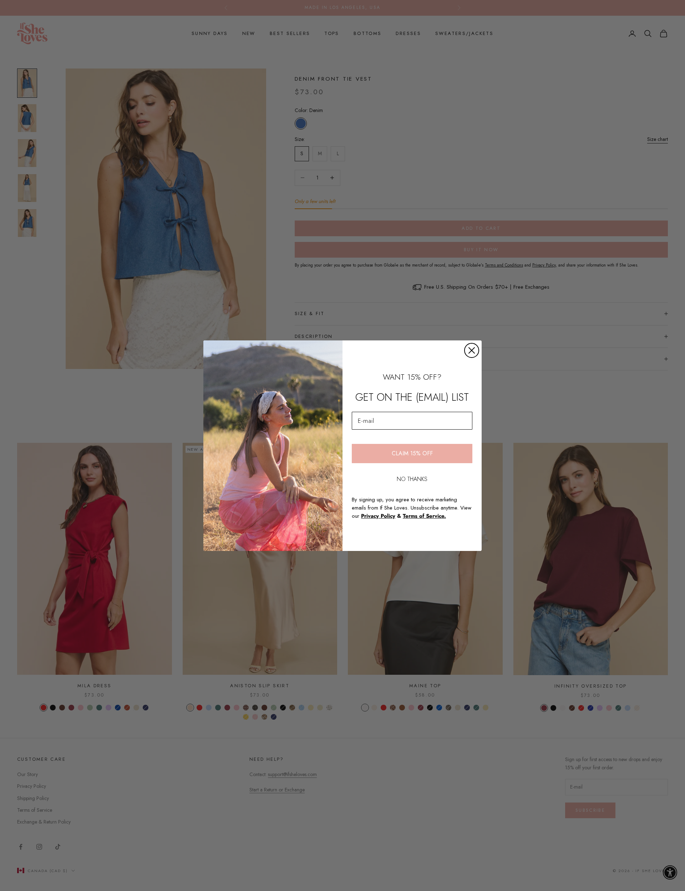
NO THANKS (412, 479)
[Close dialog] (472, 350)
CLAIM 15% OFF (412, 453)
